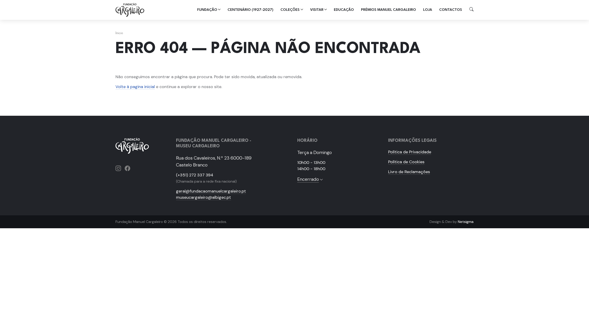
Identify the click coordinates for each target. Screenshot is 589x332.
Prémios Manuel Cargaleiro (388, 10)
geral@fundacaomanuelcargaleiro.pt (211, 191)
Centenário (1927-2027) (250, 10)
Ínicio (119, 33)
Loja (427, 10)
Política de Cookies (406, 162)
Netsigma (466, 221)
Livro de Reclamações (409, 172)
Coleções (290, 10)
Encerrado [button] (308, 179)
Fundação (207, 10)
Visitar (316, 10)
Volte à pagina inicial (135, 86)
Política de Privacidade (409, 152)
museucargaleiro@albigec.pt (203, 197)
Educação (344, 10)
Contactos (450, 10)
